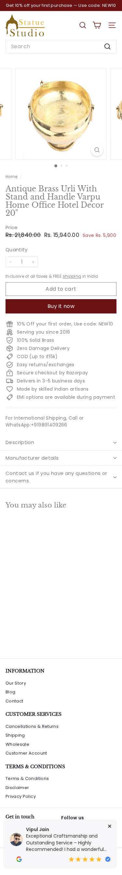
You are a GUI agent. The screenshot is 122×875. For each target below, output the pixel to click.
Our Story (16, 683)
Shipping (15, 735)
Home (12, 176)
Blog (10, 692)
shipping (72, 276)
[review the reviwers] (19, 859)
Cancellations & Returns (32, 726)
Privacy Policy (21, 796)
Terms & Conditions (27, 778)
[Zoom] (97, 150)
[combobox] (61, 46)
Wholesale (17, 744)
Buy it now (61, 306)
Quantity (17, 249)
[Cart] (96, 25)
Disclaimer (17, 788)
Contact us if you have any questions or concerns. (56, 477)
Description (20, 442)
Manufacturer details (32, 457)
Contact (14, 701)
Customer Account (26, 753)
